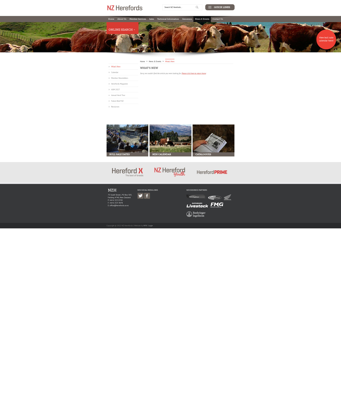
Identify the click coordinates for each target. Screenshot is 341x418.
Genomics (187, 19)
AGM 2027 (115, 89)
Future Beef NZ (117, 101)
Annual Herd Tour (118, 95)
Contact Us (217, 19)
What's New (115, 66)
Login (151, 225)
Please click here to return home (194, 73)
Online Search (121, 29)
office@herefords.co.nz (119, 205)
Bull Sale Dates (119, 154)
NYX (145, 225)
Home (111, 19)
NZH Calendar (161, 154)
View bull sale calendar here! (326, 39)
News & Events (202, 19)
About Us (121, 19)
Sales (151, 19)
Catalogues (203, 154)
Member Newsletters (119, 78)
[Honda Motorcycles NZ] (228, 199)
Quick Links (222, 7)
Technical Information (168, 19)
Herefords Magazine (119, 84)
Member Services (137, 19)
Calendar (114, 72)
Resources (115, 106)
